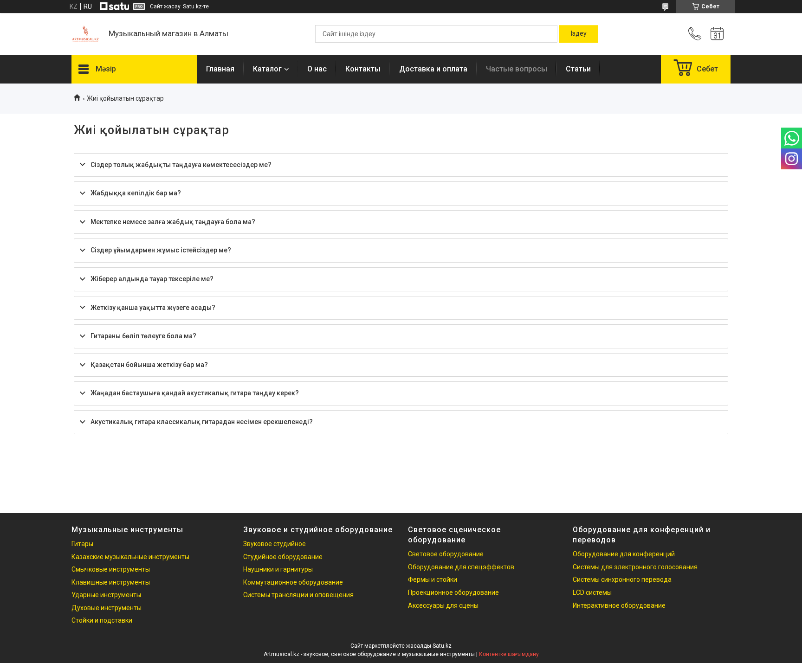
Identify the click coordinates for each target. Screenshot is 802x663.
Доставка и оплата (433, 68)
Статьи (578, 68)
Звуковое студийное (274, 543)
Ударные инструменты (106, 595)
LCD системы (592, 592)
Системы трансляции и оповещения (298, 595)
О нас (317, 68)
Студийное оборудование (283, 556)
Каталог (267, 68)
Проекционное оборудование (453, 592)
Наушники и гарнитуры (278, 569)
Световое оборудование (446, 554)
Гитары (82, 543)
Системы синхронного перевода (622, 579)
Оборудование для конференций (624, 554)
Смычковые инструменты (110, 569)
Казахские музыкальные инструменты (130, 556)
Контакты (363, 68)
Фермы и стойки (432, 579)
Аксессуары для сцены (443, 605)
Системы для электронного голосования (635, 567)
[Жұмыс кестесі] (717, 34)
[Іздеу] (578, 34)
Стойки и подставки (101, 620)
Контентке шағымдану (509, 654)
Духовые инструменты (106, 608)
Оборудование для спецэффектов (461, 567)
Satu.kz (442, 646)
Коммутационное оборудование (293, 582)
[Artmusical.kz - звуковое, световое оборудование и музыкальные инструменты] (85, 34)
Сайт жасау (165, 6)
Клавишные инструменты (110, 582)
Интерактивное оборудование (619, 605)
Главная (220, 68)
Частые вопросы (516, 68)
